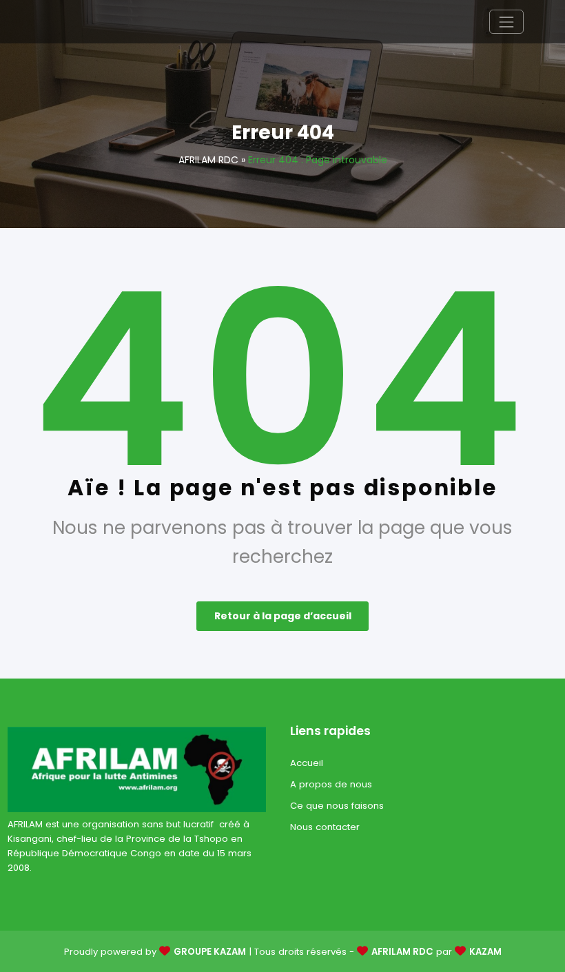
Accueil (306, 762)
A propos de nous (331, 784)
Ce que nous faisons (337, 805)
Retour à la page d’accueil (282, 616)
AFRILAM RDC (208, 160)
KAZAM (485, 951)
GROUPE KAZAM (210, 951)
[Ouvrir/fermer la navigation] (506, 22)
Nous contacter (325, 827)
